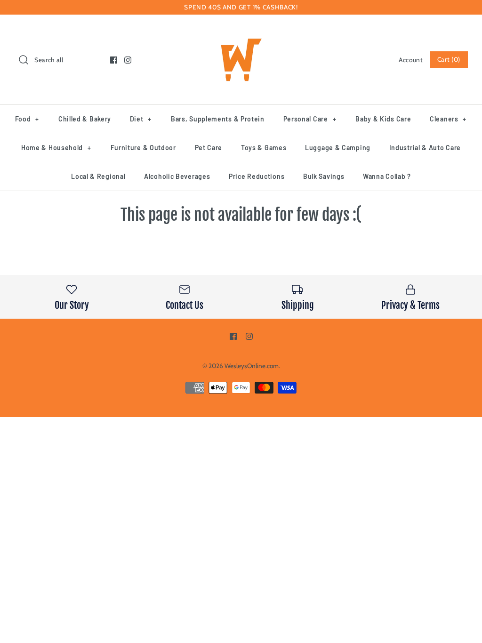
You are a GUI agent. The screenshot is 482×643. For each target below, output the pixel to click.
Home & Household (56, 148)
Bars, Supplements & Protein (218, 119)
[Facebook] (113, 60)
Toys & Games (263, 148)
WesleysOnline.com (252, 366)
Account (411, 60)
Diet (141, 119)
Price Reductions (256, 176)
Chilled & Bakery (84, 119)
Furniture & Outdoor (143, 148)
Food (27, 119)
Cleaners (448, 119)
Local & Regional (98, 176)
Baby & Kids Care (383, 119)
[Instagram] (127, 60)
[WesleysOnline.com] (241, 30)
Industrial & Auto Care (425, 148)
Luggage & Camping (337, 148)
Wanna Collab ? (387, 176)
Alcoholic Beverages (177, 176)
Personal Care (310, 119)
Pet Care (209, 148)
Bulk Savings (323, 176)
